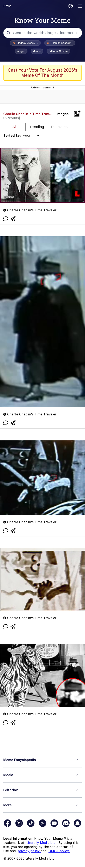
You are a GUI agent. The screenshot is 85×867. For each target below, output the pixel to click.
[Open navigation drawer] (80, 6)
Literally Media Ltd (41, 843)
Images (21, 51)
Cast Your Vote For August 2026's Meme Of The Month (42, 73)
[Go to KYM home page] (7, 6)
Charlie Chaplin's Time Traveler (28, 114)
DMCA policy (59, 851)
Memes (37, 51)
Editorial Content (58, 51)
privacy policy (29, 851)
